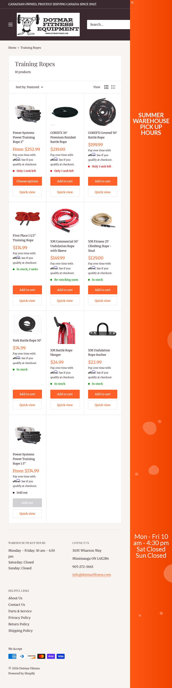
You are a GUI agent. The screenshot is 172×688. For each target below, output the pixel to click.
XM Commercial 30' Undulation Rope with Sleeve (64, 246)
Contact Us (16, 605)
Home (12, 48)
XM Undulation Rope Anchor (99, 352)
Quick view (27, 192)
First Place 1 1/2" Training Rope (24, 238)
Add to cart (65, 181)
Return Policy (18, 624)
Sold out (27, 503)
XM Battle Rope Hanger (61, 352)
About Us (15, 598)
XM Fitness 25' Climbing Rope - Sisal (99, 246)
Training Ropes (31, 48)
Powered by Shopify (21, 673)
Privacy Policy (19, 618)
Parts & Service (20, 611)
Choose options (27, 181)
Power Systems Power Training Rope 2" (24, 137)
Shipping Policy (20, 631)
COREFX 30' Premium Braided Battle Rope (63, 137)
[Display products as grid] (106, 87)
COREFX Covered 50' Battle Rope (102, 135)
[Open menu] (10, 24)
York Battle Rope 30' (27, 340)
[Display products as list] (113, 87)
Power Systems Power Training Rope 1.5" (24, 458)
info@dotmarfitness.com (91, 575)
